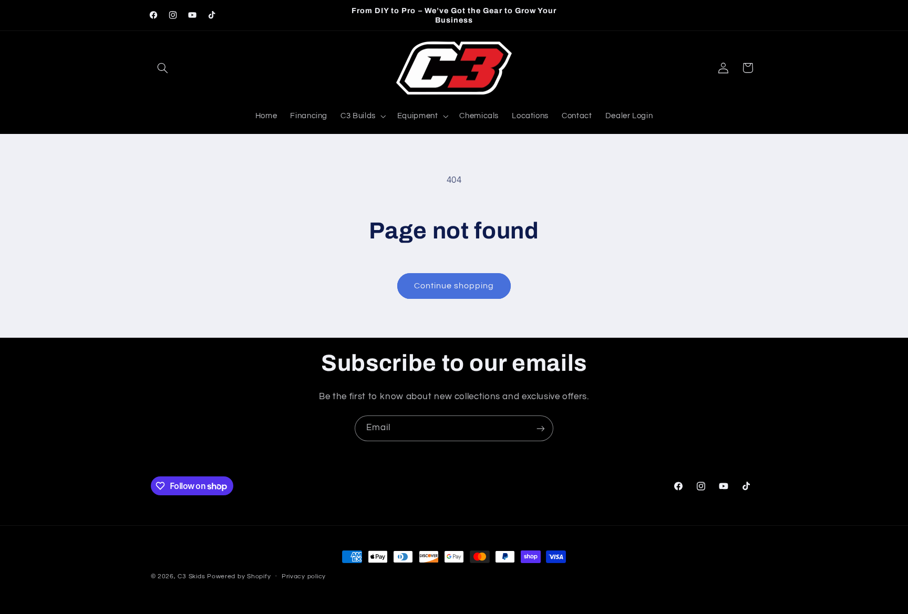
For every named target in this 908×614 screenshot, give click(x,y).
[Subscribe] (541, 428)
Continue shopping (454, 286)
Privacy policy (304, 577)
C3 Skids (191, 576)
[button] (163, 68)
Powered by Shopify (239, 576)
